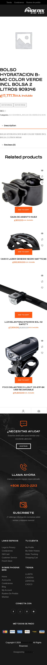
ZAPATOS (29, 581)
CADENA (29, 578)
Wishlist (5, 597)
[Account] (23, 411)
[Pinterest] (33, 611)
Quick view (42, 170)
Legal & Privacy (8, 547)
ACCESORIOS (15, 115)
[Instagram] (27, 611)
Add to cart (23, 210)
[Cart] (39, 411)
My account (7, 590)
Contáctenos (7, 551)
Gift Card (5, 554)
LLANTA (29, 574)
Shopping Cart (31, 558)
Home (4, 577)
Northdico (29, 652)
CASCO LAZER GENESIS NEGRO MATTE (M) (23, 259)
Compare (42, 176)
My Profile (29, 547)
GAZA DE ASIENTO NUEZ (23, 217)
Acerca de (6, 580)
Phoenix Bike (27, 643)
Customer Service (9, 558)
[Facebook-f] (13, 611)
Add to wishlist (42, 182)
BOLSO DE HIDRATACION (34, 115)
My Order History (32, 551)
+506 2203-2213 (23, 485)
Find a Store (7, 561)
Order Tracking (31, 554)
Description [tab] (10, 126)
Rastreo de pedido (10, 594)
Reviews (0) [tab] (10, 145)
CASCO (28, 584)
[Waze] (20, 611)
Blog (4, 587)
